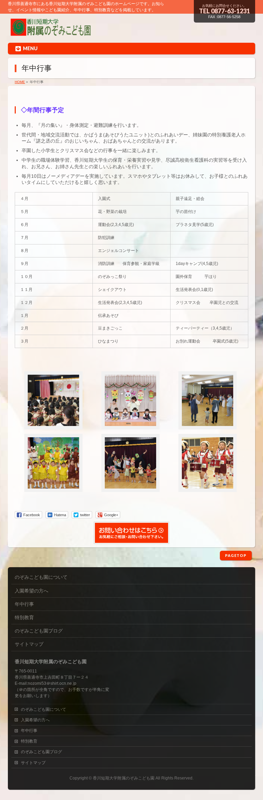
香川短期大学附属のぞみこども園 (123, 778)
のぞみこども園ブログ (39, 631)
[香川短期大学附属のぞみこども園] (50, 32)
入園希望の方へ (31, 591)
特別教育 (24, 617)
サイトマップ (29, 644)
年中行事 (24, 604)
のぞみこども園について (41, 577)
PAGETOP (236, 555)
